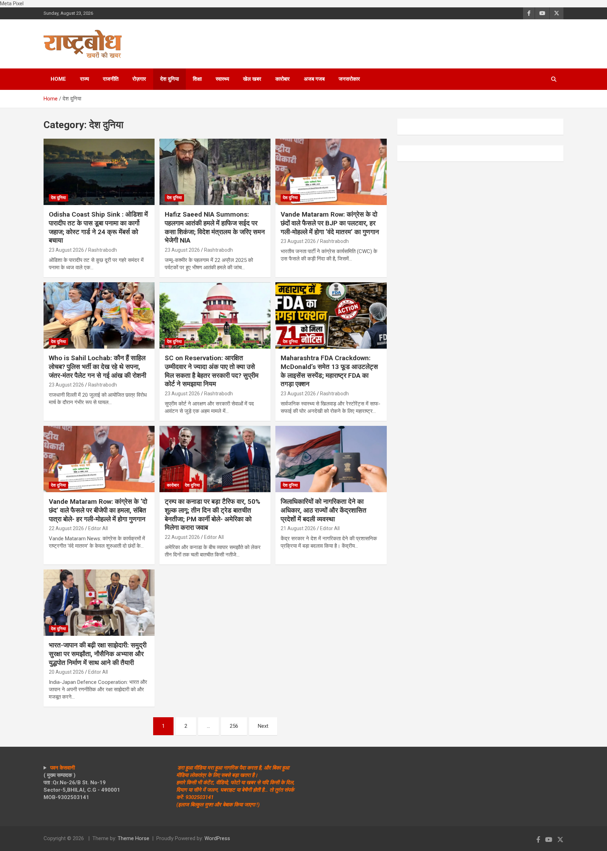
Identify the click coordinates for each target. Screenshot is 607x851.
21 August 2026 (298, 528)
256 (234, 726)
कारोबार (282, 79)
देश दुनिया (169, 79)
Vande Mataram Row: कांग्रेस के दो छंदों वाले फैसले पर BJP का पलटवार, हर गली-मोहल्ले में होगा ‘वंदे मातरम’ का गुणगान (330, 223)
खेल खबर (252, 79)
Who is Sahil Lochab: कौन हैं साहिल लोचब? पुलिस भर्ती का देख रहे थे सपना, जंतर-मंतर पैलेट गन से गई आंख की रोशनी (97, 366)
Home (58, 79)
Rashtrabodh (102, 250)
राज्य (84, 79)
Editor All (98, 528)
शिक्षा (197, 79)
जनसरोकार (349, 79)
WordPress (217, 838)
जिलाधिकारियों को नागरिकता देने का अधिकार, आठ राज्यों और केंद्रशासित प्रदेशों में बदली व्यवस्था (323, 510)
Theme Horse (133, 838)
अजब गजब (314, 79)
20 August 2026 (66, 672)
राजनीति (110, 79)
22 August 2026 (66, 528)
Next (263, 726)
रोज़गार (139, 79)
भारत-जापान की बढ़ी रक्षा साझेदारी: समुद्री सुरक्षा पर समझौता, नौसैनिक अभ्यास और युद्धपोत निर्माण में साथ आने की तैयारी (97, 653)
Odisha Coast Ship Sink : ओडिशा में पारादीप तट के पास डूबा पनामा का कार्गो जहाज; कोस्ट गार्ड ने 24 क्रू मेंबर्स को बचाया (98, 227)
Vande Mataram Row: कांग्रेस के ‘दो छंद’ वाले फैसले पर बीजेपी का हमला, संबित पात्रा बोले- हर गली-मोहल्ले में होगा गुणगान (98, 510)
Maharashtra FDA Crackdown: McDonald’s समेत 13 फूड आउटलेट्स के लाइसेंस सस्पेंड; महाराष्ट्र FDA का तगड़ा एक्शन (329, 371)
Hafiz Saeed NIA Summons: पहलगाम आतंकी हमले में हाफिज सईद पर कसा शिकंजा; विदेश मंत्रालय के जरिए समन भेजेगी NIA (215, 227)
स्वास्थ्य (222, 79)
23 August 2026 (66, 250)
